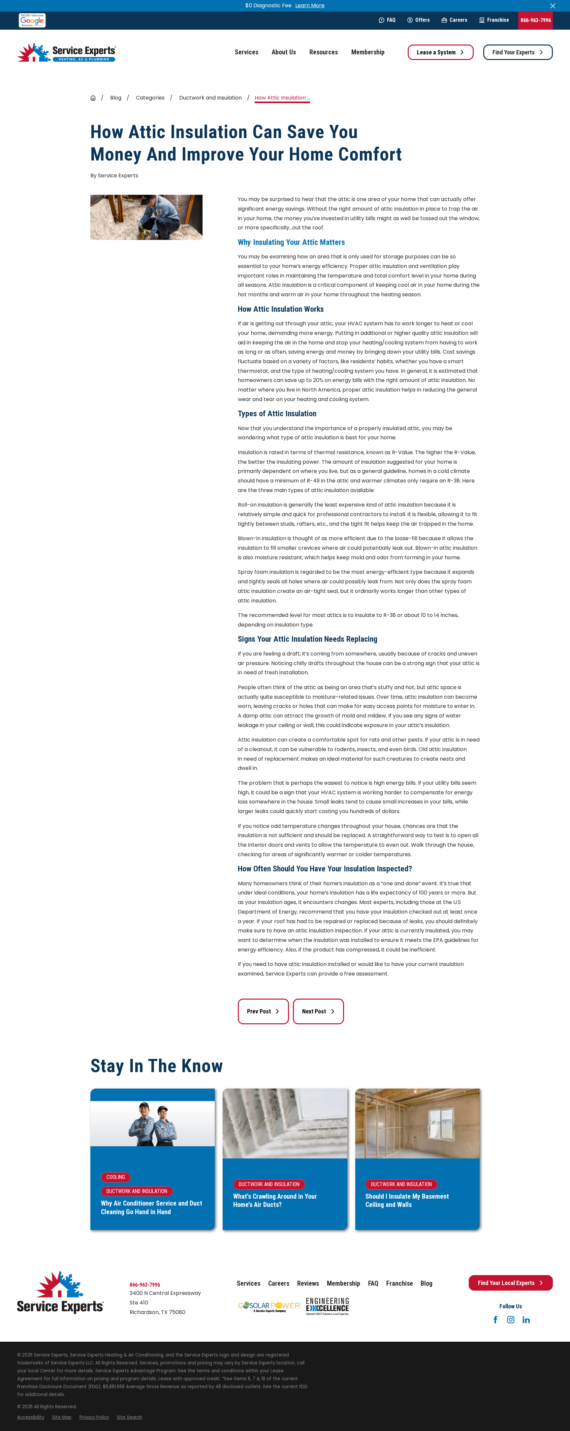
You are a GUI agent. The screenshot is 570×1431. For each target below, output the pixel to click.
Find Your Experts (513, 52)
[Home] (66, 52)
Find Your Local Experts (506, 1282)
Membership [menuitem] (368, 52)
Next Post (314, 1011)
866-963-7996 (536, 20)
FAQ (391, 20)
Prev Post (259, 1011)
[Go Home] (93, 98)
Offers (422, 20)
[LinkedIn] (526, 1319)
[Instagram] (510, 1319)
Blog (426, 1283)
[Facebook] (495, 1319)
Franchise (498, 20)
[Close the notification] (552, 6)
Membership (343, 1283)
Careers (458, 20)
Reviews (308, 1283)
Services (248, 1283)
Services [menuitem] (246, 52)
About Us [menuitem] (284, 52)
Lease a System (436, 52)
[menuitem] (30, 1417)
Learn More (310, 5)
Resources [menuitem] (323, 52)
